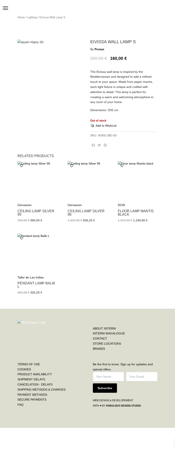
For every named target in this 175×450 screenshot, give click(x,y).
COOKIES (24, 369)
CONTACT (100, 338)
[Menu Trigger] (5, 8)
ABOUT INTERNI (104, 328)
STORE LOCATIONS (107, 343)
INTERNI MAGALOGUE (109, 333)
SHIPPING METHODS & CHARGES (42, 389)
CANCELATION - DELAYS (35, 384)
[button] (103, 125)
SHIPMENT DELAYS (31, 379)
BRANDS (99, 348)
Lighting (32, 17)
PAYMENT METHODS (32, 394)
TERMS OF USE (29, 364)
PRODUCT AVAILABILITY (35, 374)
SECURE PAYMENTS (32, 399)
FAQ (20, 404)
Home (21, 17)
